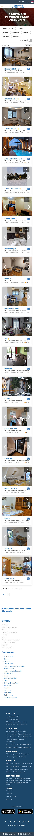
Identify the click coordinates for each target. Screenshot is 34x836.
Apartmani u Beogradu (17, 825)
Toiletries (7, 692)
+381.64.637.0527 (25, 834)
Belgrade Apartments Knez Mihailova (19, 763)
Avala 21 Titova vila (13, 159)
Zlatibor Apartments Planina (16, 757)
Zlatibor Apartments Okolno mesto (18, 754)
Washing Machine (10, 678)
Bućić (7, 518)
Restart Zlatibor (12, 69)
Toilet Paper (8, 695)
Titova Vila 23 (10, 129)
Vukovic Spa (10, 249)
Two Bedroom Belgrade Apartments (18, 737)
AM (5, 339)
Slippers (7, 688)
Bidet (6, 676)
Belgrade (9, 791)
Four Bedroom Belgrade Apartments (18, 744)
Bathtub (7, 661)
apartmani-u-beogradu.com (17, 725)
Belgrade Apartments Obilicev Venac (18, 766)
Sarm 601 (8, 458)
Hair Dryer (7, 685)
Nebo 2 (7, 279)
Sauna (6, 659)
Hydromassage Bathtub (12, 671)
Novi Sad (9, 799)
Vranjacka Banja (11, 796)
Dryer (6, 680)
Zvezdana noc (11, 99)
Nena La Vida (10, 488)
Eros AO (8, 399)
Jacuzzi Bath (8, 656)
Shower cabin (9, 668)
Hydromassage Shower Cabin (14, 666)
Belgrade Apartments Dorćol (16, 772)
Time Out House (12, 189)
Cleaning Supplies (10, 697)
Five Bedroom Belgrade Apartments (18, 747)
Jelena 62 (8, 548)
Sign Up (21, 2)
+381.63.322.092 (9, 834)
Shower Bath (8, 664)
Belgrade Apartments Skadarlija (17, 769)
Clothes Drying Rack (11, 683)
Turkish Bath (8, 673)
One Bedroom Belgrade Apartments (18, 734)
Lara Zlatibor (10, 428)
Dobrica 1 (8, 368)
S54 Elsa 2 (9, 578)
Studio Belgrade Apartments (16, 731)
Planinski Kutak (11, 309)
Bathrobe (7, 690)
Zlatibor (9, 793)
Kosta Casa (9, 219)
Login (28, 2)
